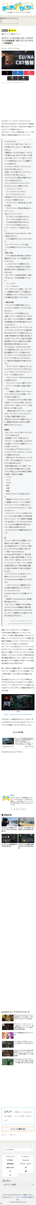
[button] (12, 78)
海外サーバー (16, 34)
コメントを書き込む (18, 1129)
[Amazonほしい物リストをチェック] (20, 809)
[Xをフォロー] (11, 809)
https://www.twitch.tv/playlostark (18, 714)
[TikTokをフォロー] (17, 809)
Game (5, 30)
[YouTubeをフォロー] (14, 809)
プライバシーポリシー (15, 1197)
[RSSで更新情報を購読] (25, 809)
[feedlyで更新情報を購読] (22, 809)
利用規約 (24, 1197)
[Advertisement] (18, 930)
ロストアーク (7, 34)
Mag (5, 48)
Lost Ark (13, 30)
